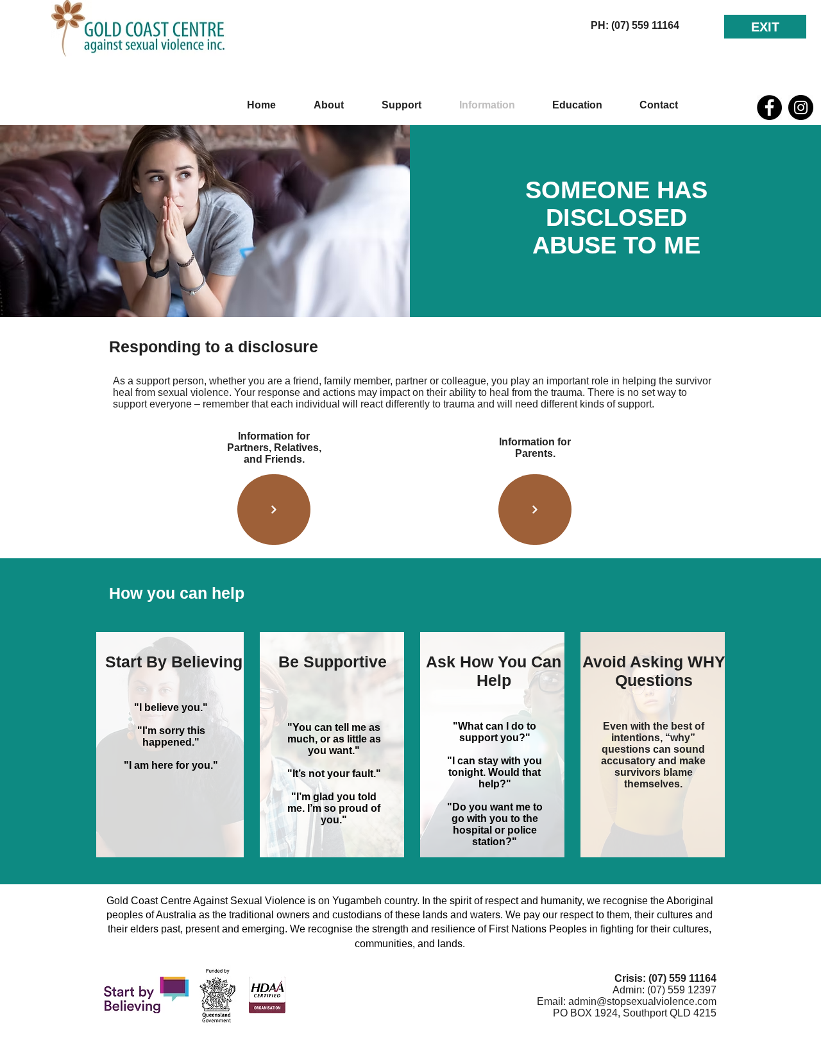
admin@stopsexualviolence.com (642, 1001)
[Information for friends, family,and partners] (273, 509)
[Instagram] (800, 107)
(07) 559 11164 (682, 978)
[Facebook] (769, 107)
